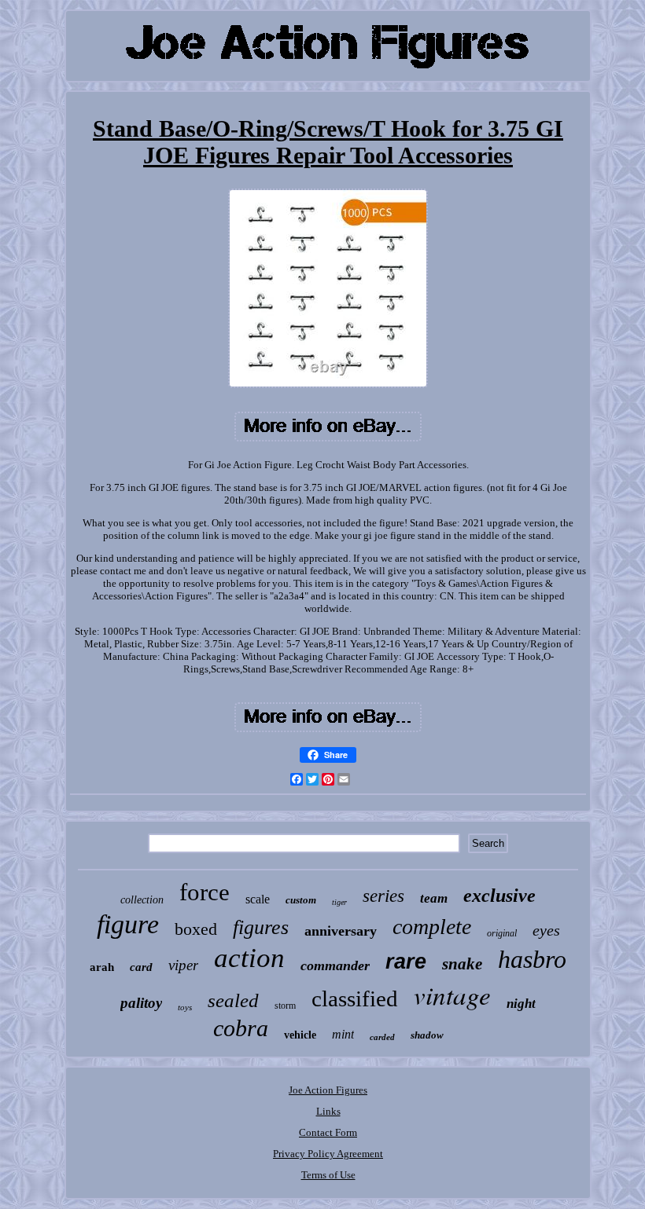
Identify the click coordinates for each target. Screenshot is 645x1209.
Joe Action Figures (328, 1090)
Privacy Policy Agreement (328, 1154)
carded (382, 1037)
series (383, 896)
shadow (427, 1035)
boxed (196, 929)
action (249, 958)
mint (343, 1034)
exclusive (499, 895)
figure (128, 924)
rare (405, 961)
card (141, 967)
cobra (240, 1028)
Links (328, 1111)
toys (185, 1007)
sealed (233, 1000)
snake (462, 963)
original (502, 933)
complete (432, 926)
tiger (339, 902)
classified (354, 998)
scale (257, 899)
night (521, 1003)
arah (102, 967)
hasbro (532, 959)
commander (335, 965)
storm (285, 1005)
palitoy (141, 1003)
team (434, 898)
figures (261, 927)
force (204, 892)
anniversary (340, 931)
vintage (452, 994)
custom (301, 900)
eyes (546, 930)
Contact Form (328, 1132)
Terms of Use (328, 1175)
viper (183, 965)
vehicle (300, 1035)
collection (142, 900)
